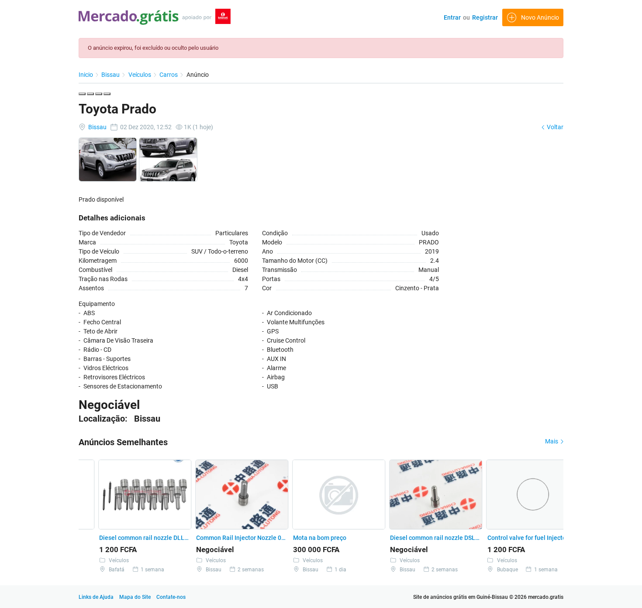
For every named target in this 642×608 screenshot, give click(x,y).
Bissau (111, 74)
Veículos (140, 74)
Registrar (485, 17)
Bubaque (488, 570)
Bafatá (97, 570)
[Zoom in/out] (107, 94)
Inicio (86, 74)
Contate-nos (171, 597)
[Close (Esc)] (82, 94)
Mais (552, 441)
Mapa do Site (135, 597)
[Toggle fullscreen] (98, 94)
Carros (169, 74)
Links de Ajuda (96, 597)
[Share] (90, 94)
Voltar (554, 127)
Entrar (452, 17)
